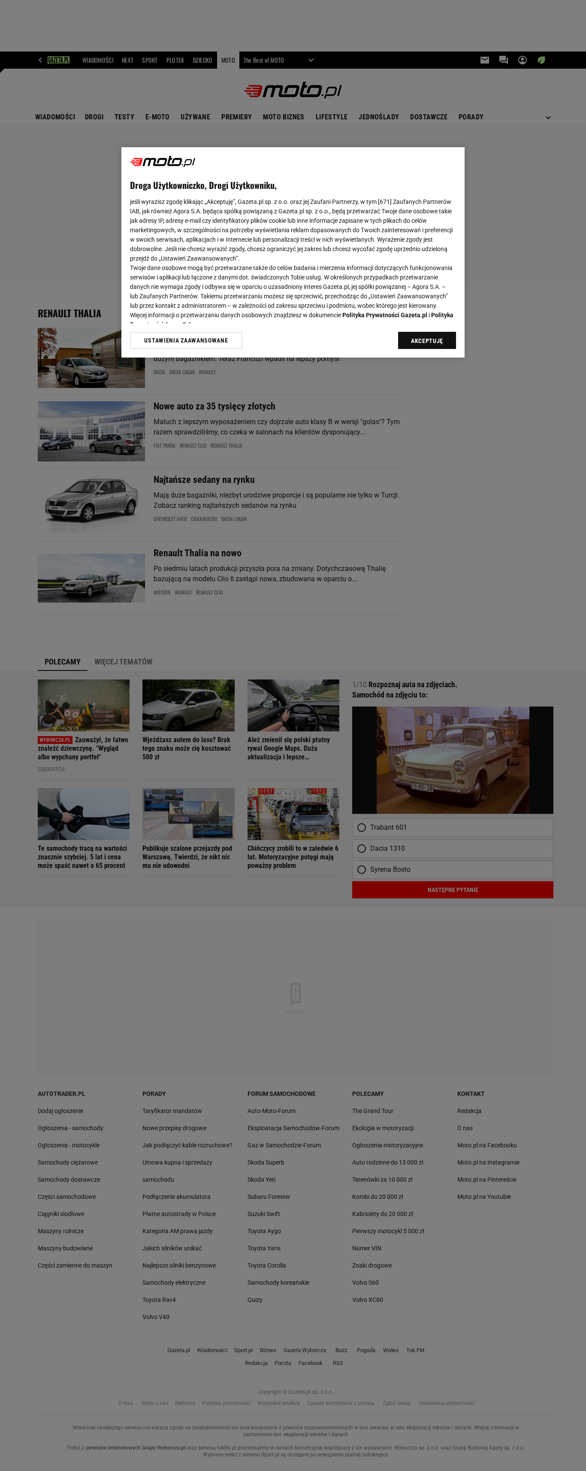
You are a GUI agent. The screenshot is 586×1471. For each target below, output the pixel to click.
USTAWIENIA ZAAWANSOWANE (186, 340)
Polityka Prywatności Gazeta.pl (384, 315)
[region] (293, 252)
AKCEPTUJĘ (427, 340)
